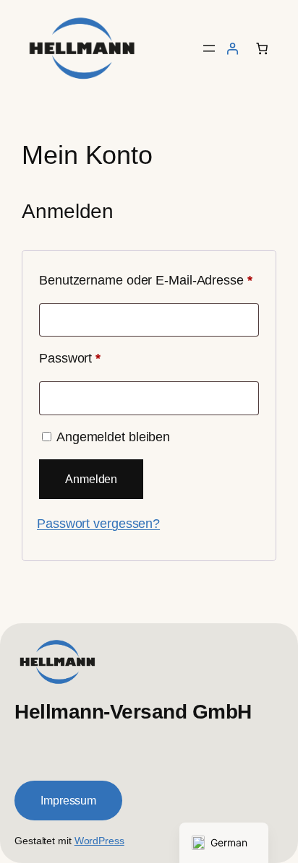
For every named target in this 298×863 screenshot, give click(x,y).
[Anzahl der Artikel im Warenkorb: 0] (261, 48)
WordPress (99, 840)
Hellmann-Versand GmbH (133, 711)
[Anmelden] (232, 48)
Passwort (102, 357)
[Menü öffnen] (209, 48)
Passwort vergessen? (98, 523)
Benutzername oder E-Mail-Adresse (149, 279)
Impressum (68, 800)
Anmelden (91, 478)
